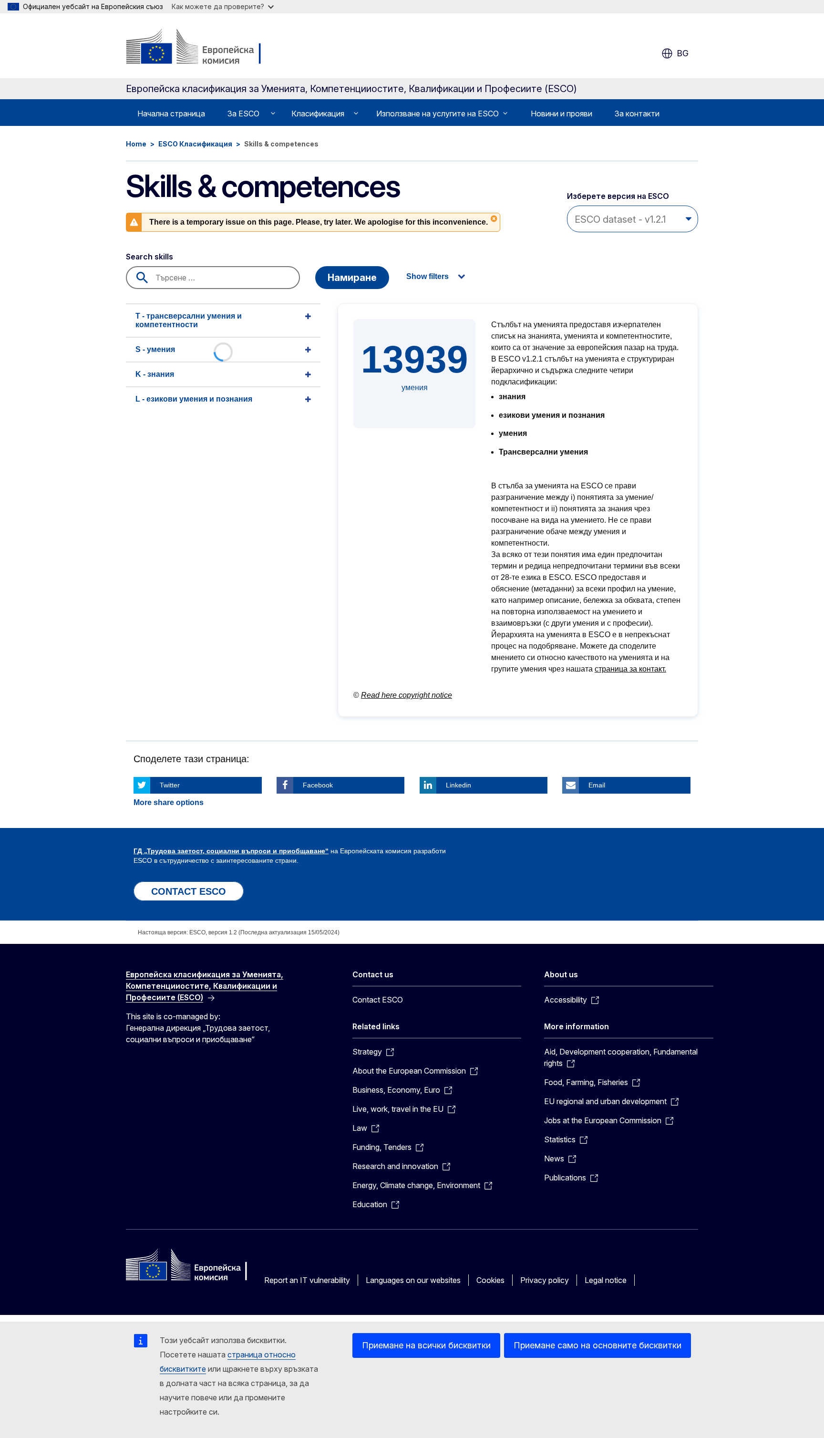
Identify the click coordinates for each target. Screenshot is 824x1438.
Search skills (149, 256)
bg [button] (683, 53)
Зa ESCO (243, 113)
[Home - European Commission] (203, 48)
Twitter (170, 785)
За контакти (637, 113)
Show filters (427, 276)
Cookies (490, 1280)
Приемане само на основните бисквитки (597, 1345)
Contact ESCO (377, 999)
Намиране (352, 277)
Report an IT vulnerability (307, 1280)
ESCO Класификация (195, 144)
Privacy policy (544, 1280)
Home (136, 144)
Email (596, 785)
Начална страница (171, 113)
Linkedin (458, 785)
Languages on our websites (413, 1280)
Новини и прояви (561, 113)
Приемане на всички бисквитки (426, 1345)
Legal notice (606, 1280)
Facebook (318, 785)
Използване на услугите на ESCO (437, 113)
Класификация (317, 113)
